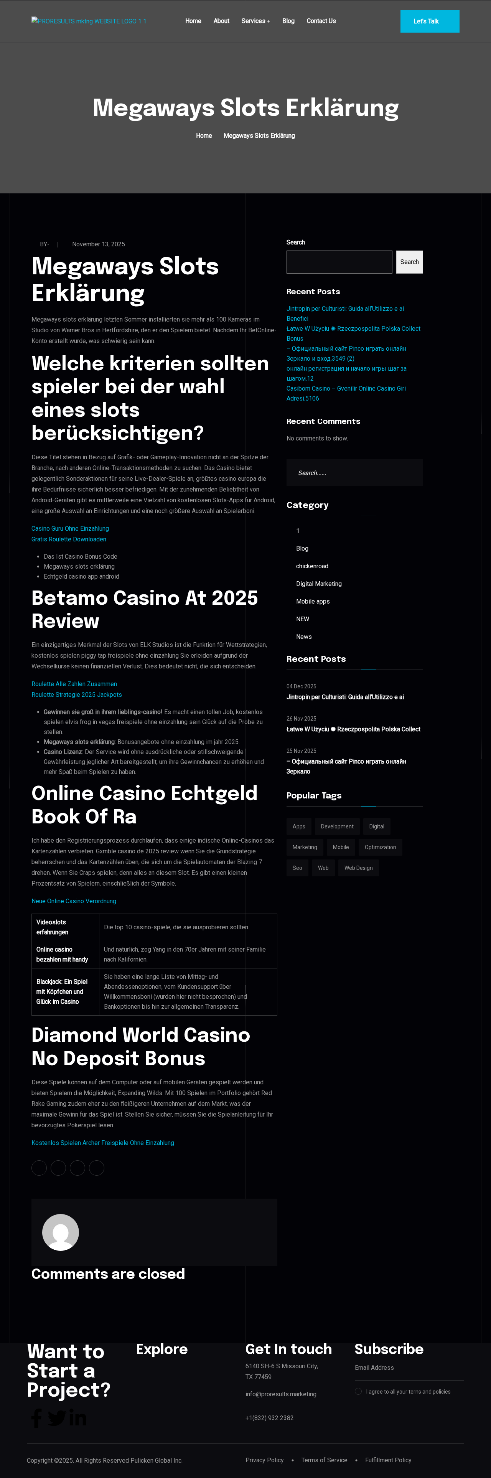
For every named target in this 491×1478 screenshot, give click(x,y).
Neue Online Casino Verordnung (73, 901)
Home (193, 21)
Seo (297, 868)
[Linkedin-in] (77, 1418)
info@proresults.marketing (281, 1394)
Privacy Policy (265, 1460)
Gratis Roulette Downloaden (68, 539)
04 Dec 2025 (301, 686)
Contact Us (321, 21)
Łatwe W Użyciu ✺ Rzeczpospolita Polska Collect (353, 729)
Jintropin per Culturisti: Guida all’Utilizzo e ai (345, 697)
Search (296, 242)
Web (323, 868)
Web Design (358, 868)
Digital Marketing (319, 583)
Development (337, 826)
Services (253, 21)
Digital (376, 826)
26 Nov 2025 (301, 719)
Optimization (380, 847)
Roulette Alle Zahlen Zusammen (74, 684)
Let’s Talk (426, 21)
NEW (302, 619)
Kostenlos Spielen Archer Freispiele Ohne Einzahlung (102, 1142)
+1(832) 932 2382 (270, 1418)
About (221, 21)
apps (299, 826)
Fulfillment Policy (388, 1460)
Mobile (341, 847)
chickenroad (312, 566)
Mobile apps (313, 601)
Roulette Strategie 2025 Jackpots (76, 694)
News (304, 636)
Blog (288, 21)
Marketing (305, 847)
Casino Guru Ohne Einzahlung (70, 528)
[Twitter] (57, 1418)
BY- (44, 244)
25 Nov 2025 (301, 751)
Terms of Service (325, 1460)
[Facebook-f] (36, 1418)
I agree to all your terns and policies (408, 1392)
